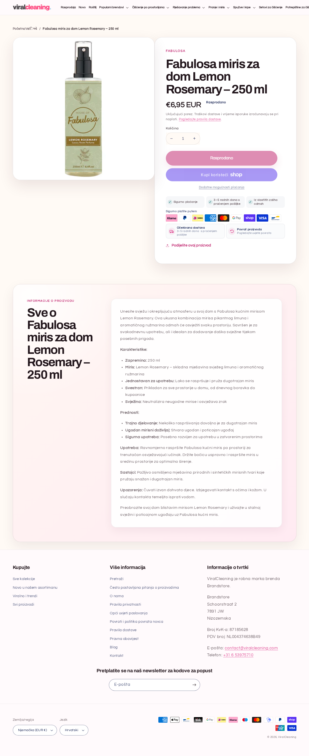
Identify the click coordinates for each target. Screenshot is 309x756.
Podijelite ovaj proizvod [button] (191, 245)
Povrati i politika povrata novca (136, 621)
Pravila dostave (123, 630)
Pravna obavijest (124, 639)
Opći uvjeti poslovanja (128, 613)
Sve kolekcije (24, 579)
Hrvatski (71, 730)
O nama (117, 596)
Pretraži (116, 579)
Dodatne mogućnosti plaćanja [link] (222, 187)
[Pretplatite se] (194, 685)
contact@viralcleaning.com (251, 648)
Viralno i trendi (25, 596)
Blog (114, 647)
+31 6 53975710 (238, 655)
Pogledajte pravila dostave (200, 119)
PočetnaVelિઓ (25, 28)
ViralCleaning (287, 737)
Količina (172, 128)
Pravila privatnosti (125, 604)
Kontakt (116, 656)
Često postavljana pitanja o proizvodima (144, 587)
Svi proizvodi (23, 604)
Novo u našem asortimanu (35, 587)
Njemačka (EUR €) (32, 730)
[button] (114, 7)
